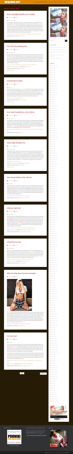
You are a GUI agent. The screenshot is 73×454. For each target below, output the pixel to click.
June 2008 (53, 358)
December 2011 (54, 264)
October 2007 (54, 376)
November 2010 (54, 293)
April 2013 (53, 229)
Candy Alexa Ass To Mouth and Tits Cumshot (57, 56)
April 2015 (53, 175)
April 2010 (53, 309)
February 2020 (54, 81)
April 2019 (53, 101)
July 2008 (53, 356)
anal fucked (19, 223)
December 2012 (54, 237)
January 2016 (53, 155)
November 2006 (54, 401)
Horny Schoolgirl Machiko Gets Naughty (21, 14)
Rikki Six (8, 312)
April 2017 (53, 126)
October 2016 (54, 135)
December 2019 (54, 85)
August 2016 (53, 139)
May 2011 (53, 280)
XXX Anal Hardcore (25, 261)
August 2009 (53, 327)
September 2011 (54, 271)
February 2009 (54, 340)
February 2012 (54, 260)
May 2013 (53, 226)
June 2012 (53, 251)
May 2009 (53, 334)
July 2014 (53, 195)
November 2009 (54, 320)
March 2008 (53, 365)
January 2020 (53, 83)
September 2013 (54, 217)
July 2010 (53, 302)
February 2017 (54, 128)
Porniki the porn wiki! (10, 70)
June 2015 (53, 170)
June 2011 (53, 278)
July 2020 (53, 70)
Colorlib (60, 452)
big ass (13, 125)
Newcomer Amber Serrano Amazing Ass (57, 47)
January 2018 (53, 108)
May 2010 (53, 307)
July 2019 (53, 97)
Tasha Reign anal (24, 152)
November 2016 (54, 132)
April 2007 (53, 389)
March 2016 (53, 150)
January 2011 (53, 289)
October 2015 (54, 161)
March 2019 (53, 103)
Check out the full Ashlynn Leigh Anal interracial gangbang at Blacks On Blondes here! (21, 227)
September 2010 (54, 298)
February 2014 (54, 206)
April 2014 (53, 202)
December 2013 (54, 211)
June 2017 (53, 121)
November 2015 (54, 159)
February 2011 (54, 287)
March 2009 (53, 338)
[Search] (66, 41)
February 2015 (54, 179)
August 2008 (53, 354)
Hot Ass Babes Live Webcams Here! (41, 1)
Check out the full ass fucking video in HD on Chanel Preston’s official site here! (20, 259)
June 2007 (53, 385)
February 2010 (54, 313)
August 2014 (53, 193)
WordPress (67, 452)
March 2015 (53, 177)
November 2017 (54, 110)
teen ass (65, 1)
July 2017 (53, 119)
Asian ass (55, 1)
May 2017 (53, 123)
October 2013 (54, 215)
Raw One (16, 17)
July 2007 (53, 383)
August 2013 (53, 220)
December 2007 (54, 372)
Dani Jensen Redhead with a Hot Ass (19, 177)
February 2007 (54, 394)
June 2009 (53, 331)
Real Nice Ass (47, 452)
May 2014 (53, 199)
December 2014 (54, 184)
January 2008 (53, 369)
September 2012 (54, 244)
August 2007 (53, 381)
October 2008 (54, 349)
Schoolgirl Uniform (22, 325)
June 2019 (53, 99)
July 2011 (53, 275)
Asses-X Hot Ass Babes (22, 99)
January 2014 (53, 208)
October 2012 (54, 242)
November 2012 (54, 240)
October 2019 (54, 90)
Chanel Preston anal (32, 251)
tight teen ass (11, 57)
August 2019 (53, 94)
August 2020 (53, 68)
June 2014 (53, 197)
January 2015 (53, 182)
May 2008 (53, 360)
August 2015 (53, 166)
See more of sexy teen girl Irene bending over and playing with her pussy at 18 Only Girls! (21, 64)
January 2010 (53, 316)
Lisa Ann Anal (12, 336)
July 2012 (53, 249)
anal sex (50, 1)
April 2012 (53, 255)
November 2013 (54, 213)
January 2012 (53, 262)
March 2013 (53, 231)
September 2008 (54, 351)
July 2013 (53, 222)
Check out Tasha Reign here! (15, 161)
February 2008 (54, 367)
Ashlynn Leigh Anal (14, 208)
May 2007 (53, 387)
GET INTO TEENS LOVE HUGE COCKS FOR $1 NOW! (36, 435)
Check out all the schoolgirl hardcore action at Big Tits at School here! (18, 323)
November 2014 (54, 186)
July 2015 (53, 168)
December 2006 (54, 398)
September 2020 (54, 65)
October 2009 (54, 322)
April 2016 (53, 148)
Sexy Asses (60, 1)
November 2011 (54, 267)
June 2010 (53, 305)
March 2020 (53, 79)
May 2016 (53, 146)
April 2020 (53, 77)
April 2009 (53, 336)
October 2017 (54, 112)
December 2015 (54, 157)
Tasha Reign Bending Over (16, 143)
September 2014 (54, 191)
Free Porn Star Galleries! (14, 445)
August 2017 (53, 117)
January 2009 (53, 343)
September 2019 (54, 92)
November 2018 (54, 106)
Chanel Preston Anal (14, 242)
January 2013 (53, 235)
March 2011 (53, 284)
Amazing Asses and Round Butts (24, 197)
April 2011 (53, 282)
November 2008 (54, 347)
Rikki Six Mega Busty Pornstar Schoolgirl (21, 273)
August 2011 (53, 273)
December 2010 (54, 291)
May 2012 (53, 253)
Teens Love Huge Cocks (30, 432)
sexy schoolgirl (14, 25)
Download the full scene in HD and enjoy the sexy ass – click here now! (18, 195)
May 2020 (53, 74)
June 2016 (53, 144)
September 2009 (54, 325)
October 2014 (54, 188)
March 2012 (53, 258)
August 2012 (53, 246)
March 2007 (53, 392)
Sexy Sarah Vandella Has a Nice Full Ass (20, 112)
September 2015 (54, 164)
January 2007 (53, 396)
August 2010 (53, 300)
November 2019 (54, 88)
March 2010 (53, 311)
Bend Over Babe (28, 66)
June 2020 (53, 72)
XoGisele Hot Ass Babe (15, 81)
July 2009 (53, 329)
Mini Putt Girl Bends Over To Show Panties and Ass (58, 52)
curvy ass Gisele (22, 89)
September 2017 (54, 115)
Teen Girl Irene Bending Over (17, 46)
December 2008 (54, 345)
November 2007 (54, 374)
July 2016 (53, 141)
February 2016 (54, 153)
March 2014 (53, 204)
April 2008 (53, 363)
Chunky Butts (21, 132)
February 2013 (54, 233)
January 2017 (53, 130)
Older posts (43, 373)
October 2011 (54, 269)
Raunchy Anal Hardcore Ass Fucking (28, 229)
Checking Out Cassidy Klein (55, 58)
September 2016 (54, 137)
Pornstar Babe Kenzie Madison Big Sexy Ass (58, 49)
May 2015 (53, 173)
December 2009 (54, 318)
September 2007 (54, 378)
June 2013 (53, 224)
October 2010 (54, 296)
